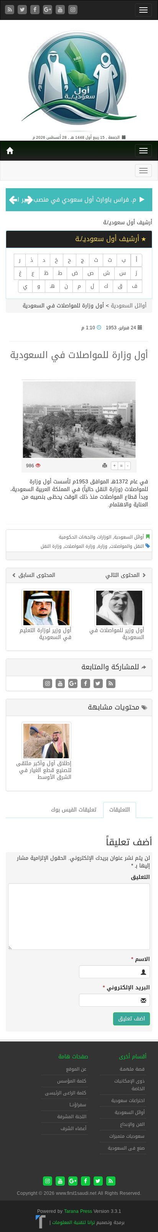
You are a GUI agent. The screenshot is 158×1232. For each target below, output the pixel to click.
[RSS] (10, 10)
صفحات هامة (73, 1056)
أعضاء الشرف (73, 1128)
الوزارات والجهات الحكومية (85, 537)
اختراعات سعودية (128, 1100)
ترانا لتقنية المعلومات (73, 1222)
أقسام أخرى (132, 1056)
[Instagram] (72, 10)
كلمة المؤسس (71, 1081)
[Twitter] (23, 10)
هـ (52, 286)
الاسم (140, 959)
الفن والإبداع (132, 1124)
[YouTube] (61, 10)
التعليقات (119, 810)
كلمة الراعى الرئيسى (65, 1093)
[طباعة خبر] (104, 466)
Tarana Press (78, 1211)
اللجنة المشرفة (71, 1116)
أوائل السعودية (128, 306)
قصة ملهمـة (132, 1069)
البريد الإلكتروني (126, 988)
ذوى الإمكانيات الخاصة (129, 1085)
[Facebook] (36, 10)
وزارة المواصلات (79, 546)
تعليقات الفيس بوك (73, 810)
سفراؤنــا (77, 1105)
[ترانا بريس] (41, 1222)
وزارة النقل (51, 546)
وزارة (102, 546)
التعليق (140, 877)
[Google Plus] (48, 10)
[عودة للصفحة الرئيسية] (79, 78)
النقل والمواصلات (127, 546)
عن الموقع (76, 1069)
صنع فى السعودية (126, 1148)
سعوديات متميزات (127, 1136)
